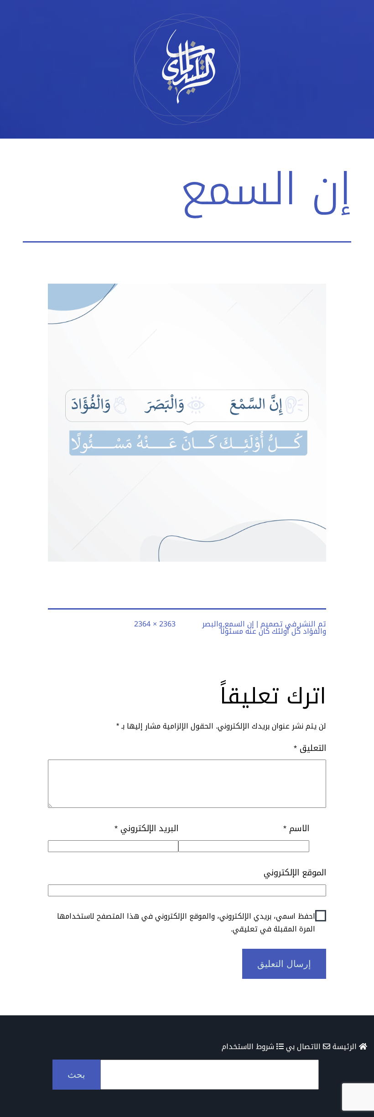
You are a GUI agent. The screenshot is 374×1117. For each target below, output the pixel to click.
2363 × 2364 (155, 624)
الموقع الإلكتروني (295, 873)
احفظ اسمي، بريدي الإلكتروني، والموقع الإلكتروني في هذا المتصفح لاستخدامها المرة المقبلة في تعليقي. (186, 922)
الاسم (296, 829)
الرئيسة (345, 1046)
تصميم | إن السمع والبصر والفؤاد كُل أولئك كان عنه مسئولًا (264, 627)
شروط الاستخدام (249, 1046)
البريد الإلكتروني (146, 829)
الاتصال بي (304, 1046)
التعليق (310, 748)
